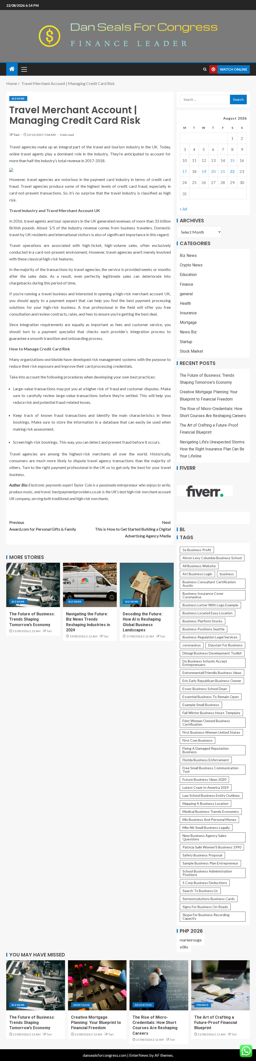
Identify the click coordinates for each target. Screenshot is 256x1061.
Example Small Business (200, 705)
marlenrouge (191, 939)
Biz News (18, 98)
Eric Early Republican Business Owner (211, 681)
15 (232, 160)
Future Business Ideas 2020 (204, 779)
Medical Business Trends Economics (210, 811)
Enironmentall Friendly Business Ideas (212, 672)
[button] (24, 69)
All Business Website (199, 566)
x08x (184, 946)
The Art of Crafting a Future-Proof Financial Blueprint (215, 1022)
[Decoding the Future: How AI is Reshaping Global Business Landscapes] (147, 585)
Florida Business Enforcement (205, 760)
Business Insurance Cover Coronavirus (203, 595)
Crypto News (191, 265)
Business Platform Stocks (202, 621)
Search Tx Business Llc (200, 891)
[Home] (12, 69)
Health (185, 303)
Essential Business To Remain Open (210, 697)
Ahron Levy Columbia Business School (212, 558)
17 (184, 171)
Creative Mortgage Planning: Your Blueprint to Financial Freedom (96, 1022)
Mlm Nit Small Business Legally (206, 827)
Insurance (188, 313)
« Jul (183, 208)
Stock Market (191, 351)
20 (213, 171)
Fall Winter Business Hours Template (211, 713)
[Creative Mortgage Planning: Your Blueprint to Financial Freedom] (97, 985)
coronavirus (191, 645)
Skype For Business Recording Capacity (206, 916)
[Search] (205, 69)
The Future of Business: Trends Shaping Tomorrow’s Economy (32, 619)
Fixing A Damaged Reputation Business (205, 750)
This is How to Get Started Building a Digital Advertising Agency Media (133, 529)
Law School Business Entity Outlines (211, 795)
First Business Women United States (211, 732)
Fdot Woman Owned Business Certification (206, 722)
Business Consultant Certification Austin (209, 584)
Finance (186, 284)
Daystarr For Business (225, 645)
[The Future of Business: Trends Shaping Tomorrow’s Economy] (33, 585)
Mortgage (188, 322)
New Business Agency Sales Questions (204, 837)
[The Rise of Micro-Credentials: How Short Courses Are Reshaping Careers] (159, 985)
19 (204, 171)
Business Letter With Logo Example (210, 605)
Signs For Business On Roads (205, 907)
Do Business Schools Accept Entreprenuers (204, 663)
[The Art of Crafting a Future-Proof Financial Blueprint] (220, 985)
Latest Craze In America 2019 (205, 787)
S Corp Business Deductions (204, 883)
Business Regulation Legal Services (210, 637)
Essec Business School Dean (204, 689)
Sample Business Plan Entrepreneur (210, 863)
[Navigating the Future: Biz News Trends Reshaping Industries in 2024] (90, 585)
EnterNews (138, 1055)
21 (222, 171)
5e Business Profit (196, 550)
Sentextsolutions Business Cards (208, 899)
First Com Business (197, 740)
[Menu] (24, 69)
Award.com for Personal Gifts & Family (42, 525)
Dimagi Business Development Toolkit (212, 653)
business (227, 574)
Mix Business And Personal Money (209, 819)
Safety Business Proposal (202, 855)
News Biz (188, 332)
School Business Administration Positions (207, 873)
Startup (186, 341)
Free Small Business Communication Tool (210, 770)
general (186, 294)
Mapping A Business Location (205, 803)
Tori (16, 135)
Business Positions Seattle (203, 629)
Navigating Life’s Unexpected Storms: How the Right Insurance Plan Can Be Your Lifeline (212, 449)
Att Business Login (197, 574)
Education (188, 274)
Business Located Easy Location (207, 613)
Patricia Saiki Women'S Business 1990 (211, 847)
